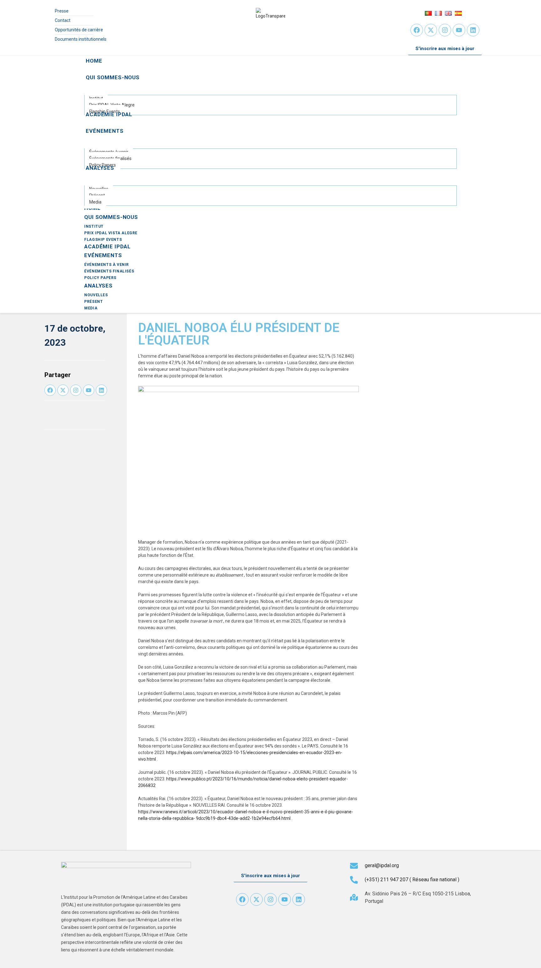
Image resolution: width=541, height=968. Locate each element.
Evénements (103, 255)
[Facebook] (416, 30)
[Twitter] (431, 30)
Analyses (98, 285)
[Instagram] (445, 30)
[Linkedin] (473, 30)
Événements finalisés (109, 271)
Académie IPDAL (107, 246)
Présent (93, 301)
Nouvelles (96, 295)
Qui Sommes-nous (111, 217)
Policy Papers (100, 278)
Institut (94, 226)
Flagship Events (103, 239)
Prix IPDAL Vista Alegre (110, 233)
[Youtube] (459, 30)
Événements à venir (106, 264)
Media (90, 308)
